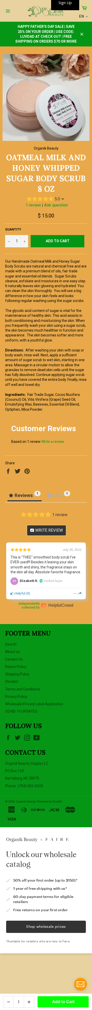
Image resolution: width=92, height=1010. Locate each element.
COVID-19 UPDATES (21, 711)
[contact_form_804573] (80, 984)
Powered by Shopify (49, 801)
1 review (33, 205)
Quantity (13, 229)
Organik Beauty (25, 801)
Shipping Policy (17, 674)
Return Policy (15, 667)
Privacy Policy (16, 697)
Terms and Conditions (22, 689)
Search (11, 644)
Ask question (56, 205)
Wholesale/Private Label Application (34, 704)
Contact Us (14, 659)
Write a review (52, 442)
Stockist (11, 681)
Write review (48, 530)
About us (12, 652)
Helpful (19, 593)
